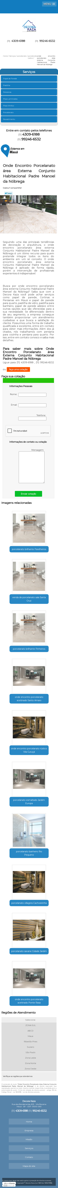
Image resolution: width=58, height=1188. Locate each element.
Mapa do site (29, 1166)
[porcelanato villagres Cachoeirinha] (29, 881)
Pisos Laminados (10, 99)
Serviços (29, 72)
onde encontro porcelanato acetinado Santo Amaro (29, 699)
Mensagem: (37, 450)
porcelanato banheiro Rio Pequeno (29, 853)
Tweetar (8, 193)
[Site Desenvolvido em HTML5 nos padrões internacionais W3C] (9, 1185)
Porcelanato (8, 112)
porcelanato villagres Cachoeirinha (29, 903)
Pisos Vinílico (8, 105)
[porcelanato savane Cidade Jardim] (29, 929)
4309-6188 (18, 41)
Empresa (29, 1130)
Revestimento (9, 119)
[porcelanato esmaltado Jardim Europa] (29, 778)
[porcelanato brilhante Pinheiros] (29, 627)
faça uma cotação (18, 369)
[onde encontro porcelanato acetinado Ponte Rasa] (29, 977)
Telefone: (41, 415)
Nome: (14, 394)
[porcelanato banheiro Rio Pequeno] (29, 829)
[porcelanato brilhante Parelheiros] (29, 527)
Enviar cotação (28, 493)
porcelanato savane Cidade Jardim (29, 951)
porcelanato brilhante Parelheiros (29, 549)
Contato (29, 1157)
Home (29, 1121)
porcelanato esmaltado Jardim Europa (29, 802)
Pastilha (6, 85)
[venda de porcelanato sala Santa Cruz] (29, 575)
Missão (29, 1139)
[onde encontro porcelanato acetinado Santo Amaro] (29, 675)
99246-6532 (47, 41)
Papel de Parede (10, 78)
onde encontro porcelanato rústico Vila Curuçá (29, 750)
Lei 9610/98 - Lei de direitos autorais (26, 1092)
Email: (14, 404)
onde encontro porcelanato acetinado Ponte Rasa (29, 1001)
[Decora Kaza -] (29, 23)
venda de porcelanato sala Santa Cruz (29, 599)
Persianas (7, 92)
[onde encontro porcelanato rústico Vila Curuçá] (29, 726)
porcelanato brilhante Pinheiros (29, 649)
